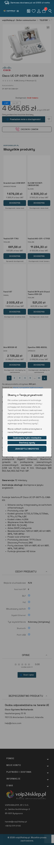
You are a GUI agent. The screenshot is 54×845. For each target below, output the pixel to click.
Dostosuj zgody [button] (27, 442)
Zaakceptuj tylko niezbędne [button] (27, 437)
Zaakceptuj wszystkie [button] (27, 449)
